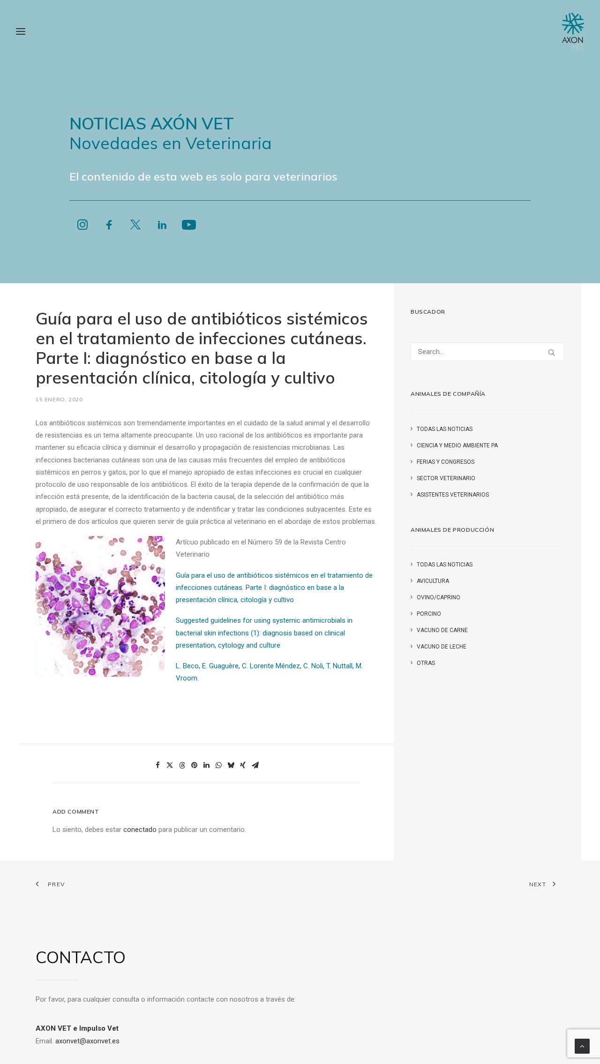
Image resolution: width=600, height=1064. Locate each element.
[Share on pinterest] (194, 765)
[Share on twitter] (169, 765)
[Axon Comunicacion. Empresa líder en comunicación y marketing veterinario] (573, 31)
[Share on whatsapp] (218, 765)
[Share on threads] (182, 765)
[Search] (487, 351)
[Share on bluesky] (230, 765)
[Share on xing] (242, 765)
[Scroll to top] (582, 1045)
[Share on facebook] (157, 765)
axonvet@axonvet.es (87, 1041)
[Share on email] (255, 765)
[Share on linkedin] (206, 765)
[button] (83, 228)
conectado (140, 829)
